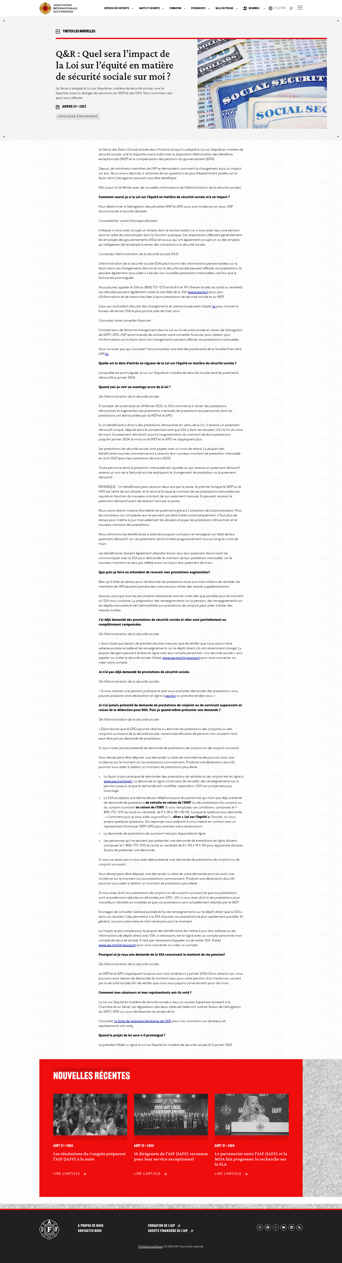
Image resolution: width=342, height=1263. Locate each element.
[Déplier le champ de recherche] (291, 8)
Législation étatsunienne (78, 117)
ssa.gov (170, 696)
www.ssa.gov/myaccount (181, 658)
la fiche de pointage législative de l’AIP (142, 1021)
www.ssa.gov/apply (118, 781)
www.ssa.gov (197, 292)
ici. (107, 354)
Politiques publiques (150, 1246)
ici (214, 306)
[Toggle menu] (300, 7)
